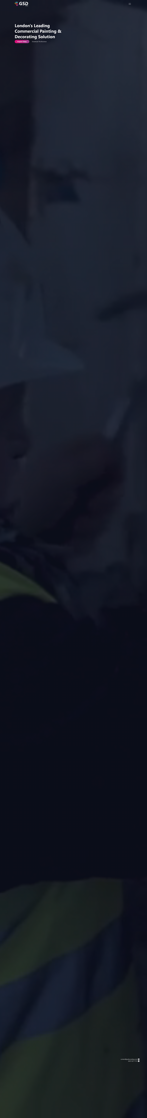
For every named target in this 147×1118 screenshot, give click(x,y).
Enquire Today (22, 41)
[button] (129, 4)
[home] (21, 4)
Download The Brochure (39, 41)
